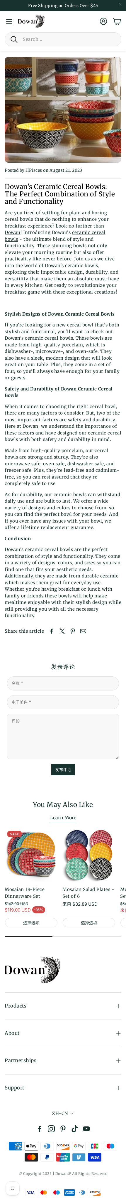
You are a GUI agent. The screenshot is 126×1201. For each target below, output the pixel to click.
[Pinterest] (63, 1128)
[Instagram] (51, 1128)
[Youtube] (86, 1128)
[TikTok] (74, 1128)
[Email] (83, 631)
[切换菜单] (9, 21)
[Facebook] (39, 1128)
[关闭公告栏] (120, 4)
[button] (63, 39)
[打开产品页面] (88, 855)
